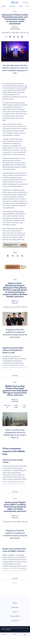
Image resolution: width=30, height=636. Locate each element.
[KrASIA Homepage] (15, 2)
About (15, 603)
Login (24, 634)
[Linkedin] (18, 37)
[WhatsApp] (22, 37)
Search (4, 634)
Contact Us (15, 620)
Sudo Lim (15, 303)
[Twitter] (14, 37)
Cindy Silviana (15, 29)
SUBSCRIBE (25, 2)
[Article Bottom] (15, 244)
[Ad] (15, 267)
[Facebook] (10, 37)
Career (15, 612)
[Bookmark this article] (28, 33)
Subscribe (15, 607)
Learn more (8, 629)
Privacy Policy (15, 616)
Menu (14, 634)
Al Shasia (15, 401)
